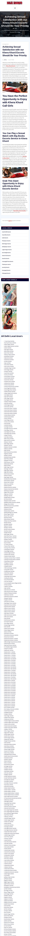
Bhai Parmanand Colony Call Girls (11, 505)
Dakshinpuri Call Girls (8, 594)
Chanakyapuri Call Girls (9, 549)
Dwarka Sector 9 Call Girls (9, 705)
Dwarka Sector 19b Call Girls (10, 679)
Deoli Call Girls (7, 618)
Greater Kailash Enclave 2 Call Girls (11, 794)
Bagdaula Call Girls (8, 453)
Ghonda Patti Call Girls (9, 764)
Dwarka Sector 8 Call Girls (9, 704)
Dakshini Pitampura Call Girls (10, 593)
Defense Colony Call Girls (9, 611)
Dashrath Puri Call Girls (9, 601)
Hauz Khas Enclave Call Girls (10, 841)
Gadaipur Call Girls (8, 729)
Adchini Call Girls (7, 348)
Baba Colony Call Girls (9, 438)
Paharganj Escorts (6, 273)
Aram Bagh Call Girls (8, 395)
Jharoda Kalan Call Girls (9, 919)
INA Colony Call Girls (8, 858)
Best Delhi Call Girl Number (19, 210)
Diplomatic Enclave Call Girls (10, 645)
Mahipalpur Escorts (6, 246)
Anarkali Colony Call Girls (9, 381)
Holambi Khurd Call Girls (9, 852)
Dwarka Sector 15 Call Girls (10, 663)
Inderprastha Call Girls (9, 865)
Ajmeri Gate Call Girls (8, 353)
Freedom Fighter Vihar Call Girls (11, 722)
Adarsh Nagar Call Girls (9, 344)
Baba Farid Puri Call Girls (9, 440)
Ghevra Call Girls (7, 761)
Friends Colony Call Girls (9, 724)
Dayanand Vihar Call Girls (9, 606)
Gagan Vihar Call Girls (8, 732)
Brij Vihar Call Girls (8, 531)
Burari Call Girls (7, 542)
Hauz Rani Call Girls (8, 843)
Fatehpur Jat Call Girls (8, 719)
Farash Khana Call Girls (9, 710)
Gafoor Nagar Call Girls (9, 731)
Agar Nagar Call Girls (8, 349)
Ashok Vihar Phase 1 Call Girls (10, 408)
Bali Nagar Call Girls (8, 469)
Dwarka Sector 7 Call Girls (9, 702)
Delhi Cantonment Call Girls (10, 615)
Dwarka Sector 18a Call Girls (10, 673)
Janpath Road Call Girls (9, 904)
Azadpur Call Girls (8, 435)
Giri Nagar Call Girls (8, 766)
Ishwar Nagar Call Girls (9, 873)
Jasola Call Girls (7, 905)
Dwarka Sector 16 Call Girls (10, 665)
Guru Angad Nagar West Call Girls (11, 811)
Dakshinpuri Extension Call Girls (11, 596)
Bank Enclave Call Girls (9, 474)
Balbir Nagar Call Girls (8, 467)
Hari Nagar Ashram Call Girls (10, 828)
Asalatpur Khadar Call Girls (10, 401)
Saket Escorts (5, 237)
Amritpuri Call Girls (8, 371)
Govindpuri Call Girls (8, 781)
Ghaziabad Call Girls (8, 757)
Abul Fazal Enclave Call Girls (10, 343)
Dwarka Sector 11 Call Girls (10, 655)
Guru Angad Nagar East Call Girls (11, 810)
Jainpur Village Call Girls (9, 892)
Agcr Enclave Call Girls (8, 351)
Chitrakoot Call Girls (8, 574)
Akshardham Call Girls (9, 356)
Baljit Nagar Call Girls (8, 470)
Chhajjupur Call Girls (8, 563)
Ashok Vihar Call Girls (8, 406)
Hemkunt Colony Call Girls (10, 845)
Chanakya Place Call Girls (9, 547)
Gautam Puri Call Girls (9, 751)
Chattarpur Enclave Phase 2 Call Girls (12, 559)
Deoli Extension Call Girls (9, 620)
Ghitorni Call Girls (8, 762)
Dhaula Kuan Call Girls (9, 637)
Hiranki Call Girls (7, 848)
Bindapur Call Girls (8, 527)
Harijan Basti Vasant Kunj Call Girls (11, 833)
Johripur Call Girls (8, 934)
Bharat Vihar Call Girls (8, 516)
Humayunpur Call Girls (9, 855)
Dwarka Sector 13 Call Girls (10, 660)
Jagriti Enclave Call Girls (9, 883)
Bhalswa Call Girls (8, 509)
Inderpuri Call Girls (8, 867)
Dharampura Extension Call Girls (11, 635)
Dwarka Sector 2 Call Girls (9, 680)
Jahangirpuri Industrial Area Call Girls (12, 887)
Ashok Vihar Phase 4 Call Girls (10, 413)
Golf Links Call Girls (8, 773)
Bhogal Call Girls (7, 522)
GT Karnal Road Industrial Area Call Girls (12, 798)
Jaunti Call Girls (7, 912)
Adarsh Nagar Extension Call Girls (11, 346)
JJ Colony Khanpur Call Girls (10, 929)
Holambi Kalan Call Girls (9, 850)
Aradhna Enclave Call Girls (9, 391)
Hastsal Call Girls (7, 840)
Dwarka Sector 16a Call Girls (10, 667)
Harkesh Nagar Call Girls (9, 835)
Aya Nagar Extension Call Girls (10, 428)
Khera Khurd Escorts (10, 65)
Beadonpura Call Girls (8, 490)
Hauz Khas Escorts (6, 234)
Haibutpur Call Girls (8, 816)
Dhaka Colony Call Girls (9, 628)
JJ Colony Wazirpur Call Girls (10, 930)
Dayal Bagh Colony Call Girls (10, 603)
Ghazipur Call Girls (8, 759)
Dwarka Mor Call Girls (8, 650)
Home (15, 28)
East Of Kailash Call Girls (9, 707)
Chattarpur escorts (6, 264)
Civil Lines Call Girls (8, 581)
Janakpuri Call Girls (8, 895)
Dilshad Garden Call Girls (9, 643)
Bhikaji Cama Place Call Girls (10, 521)
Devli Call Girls (7, 626)
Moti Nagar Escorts (6, 243)
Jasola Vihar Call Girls (8, 907)
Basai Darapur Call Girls (9, 480)
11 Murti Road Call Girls (9, 341)
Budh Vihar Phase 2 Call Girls (10, 537)
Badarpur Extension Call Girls (10, 447)
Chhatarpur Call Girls (8, 564)
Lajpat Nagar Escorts (7, 249)
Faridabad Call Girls (8, 712)
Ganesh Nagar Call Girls (9, 737)
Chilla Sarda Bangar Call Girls (10, 568)
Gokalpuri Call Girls (8, 769)
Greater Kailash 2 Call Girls (9, 791)
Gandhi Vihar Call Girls (9, 736)
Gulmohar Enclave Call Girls (10, 806)
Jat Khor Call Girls (8, 909)
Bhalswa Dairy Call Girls (9, 511)
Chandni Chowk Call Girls (9, 556)
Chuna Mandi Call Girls (9, 579)
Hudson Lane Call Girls (9, 853)
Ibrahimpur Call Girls (8, 857)
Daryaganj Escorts (6, 270)
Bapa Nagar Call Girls (8, 477)
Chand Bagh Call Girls (8, 551)
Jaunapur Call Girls (8, 910)
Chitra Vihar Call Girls (8, 573)
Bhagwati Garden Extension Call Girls (12, 502)
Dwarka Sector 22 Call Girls (10, 685)
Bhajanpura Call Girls (8, 507)
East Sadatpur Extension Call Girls (11, 709)
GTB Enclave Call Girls (8, 799)
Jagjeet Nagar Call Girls (9, 882)
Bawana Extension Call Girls (10, 487)
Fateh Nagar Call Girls (8, 715)
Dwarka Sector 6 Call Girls (9, 700)
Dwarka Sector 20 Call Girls (10, 682)
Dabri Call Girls (7, 588)
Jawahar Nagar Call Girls (9, 914)
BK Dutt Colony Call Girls (9, 529)
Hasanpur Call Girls (8, 838)
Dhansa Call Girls (7, 631)
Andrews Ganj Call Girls (9, 384)
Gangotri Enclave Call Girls (9, 741)
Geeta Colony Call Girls (9, 752)
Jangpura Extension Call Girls (10, 902)
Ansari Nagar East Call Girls (10, 388)
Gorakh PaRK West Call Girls (10, 778)
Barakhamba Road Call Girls (10, 479)
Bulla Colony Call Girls (8, 541)
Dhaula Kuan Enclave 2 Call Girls (11, 640)
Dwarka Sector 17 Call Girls (10, 670)
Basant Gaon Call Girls (9, 482)
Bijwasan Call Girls (8, 526)
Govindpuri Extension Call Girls (10, 783)
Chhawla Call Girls (8, 566)
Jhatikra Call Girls (7, 920)
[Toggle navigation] (15, 8)
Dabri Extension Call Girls (9, 589)
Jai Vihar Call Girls (8, 888)
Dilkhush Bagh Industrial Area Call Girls (12, 642)
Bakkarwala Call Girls (8, 463)
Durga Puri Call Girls (8, 648)
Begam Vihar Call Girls (9, 492)
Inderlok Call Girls (8, 863)
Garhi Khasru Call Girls (9, 746)
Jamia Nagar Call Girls (8, 894)
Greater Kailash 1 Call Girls (9, 789)
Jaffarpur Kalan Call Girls (9, 877)
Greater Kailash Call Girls (9, 788)
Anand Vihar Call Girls (8, 379)
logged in (10, 220)
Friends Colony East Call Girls (10, 726)
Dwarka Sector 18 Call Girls (10, 672)
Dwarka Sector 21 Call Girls (10, 684)
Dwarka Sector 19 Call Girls (10, 677)
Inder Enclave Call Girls (9, 860)
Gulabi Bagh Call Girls (8, 805)
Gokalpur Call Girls (8, 768)
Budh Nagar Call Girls (8, 534)
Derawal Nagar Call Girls (9, 625)
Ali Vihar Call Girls (8, 361)
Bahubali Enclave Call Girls (9, 457)
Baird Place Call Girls (8, 458)
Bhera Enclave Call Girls (9, 519)
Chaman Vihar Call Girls (9, 546)
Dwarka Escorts (5, 258)
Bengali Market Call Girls (9, 497)
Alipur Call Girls (7, 363)
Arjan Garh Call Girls (8, 396)
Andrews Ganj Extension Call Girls (11, 386)
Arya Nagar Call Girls (8, 400)
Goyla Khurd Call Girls (8, 786)
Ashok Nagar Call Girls (9, 405)
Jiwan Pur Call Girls (8, 927)
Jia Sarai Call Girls (7, 925)
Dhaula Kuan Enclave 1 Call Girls (11, 638)
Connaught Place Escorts (7, 261)
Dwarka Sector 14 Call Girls (10, 662)
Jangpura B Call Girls (8, 900)
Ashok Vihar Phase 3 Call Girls (10, 411)
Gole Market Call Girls (8, 771)
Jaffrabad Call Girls (8, 878)
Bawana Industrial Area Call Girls (11, 489)
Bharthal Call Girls (8, 517)
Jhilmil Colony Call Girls (9, 924)
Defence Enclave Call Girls (9, 610)
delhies (4, 59)
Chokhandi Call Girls (8, 578)
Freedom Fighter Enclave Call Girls (11, 720)
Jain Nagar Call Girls (8, 890)
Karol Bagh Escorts (6, 252)
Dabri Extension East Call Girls (10, 591)
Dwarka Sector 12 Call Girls (10, 657)
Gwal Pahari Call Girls (8, 815)
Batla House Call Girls (8, 484)
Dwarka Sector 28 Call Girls (10, 692)
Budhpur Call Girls (8, 539)
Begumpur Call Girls (8, 494)
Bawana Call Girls (8, 485)
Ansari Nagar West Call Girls (10, 390)
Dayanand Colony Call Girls (10, 605)
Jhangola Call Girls (8, 917)
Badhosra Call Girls (8, 448)
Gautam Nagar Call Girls (9, 749)
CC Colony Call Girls (8, 544)
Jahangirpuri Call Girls (8, 885)
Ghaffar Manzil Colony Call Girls (11, 756)
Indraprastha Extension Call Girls (11, 872)
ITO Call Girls (7, 875)
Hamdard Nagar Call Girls (9, 818)
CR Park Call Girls (7, 584)
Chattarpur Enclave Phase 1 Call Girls (12, 558)
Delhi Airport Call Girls (9, 613)
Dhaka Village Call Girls (9, 630)
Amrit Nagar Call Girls (8, 369)
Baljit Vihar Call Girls (8, 472)
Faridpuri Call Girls (8, 714)
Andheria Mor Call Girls (9, 383)
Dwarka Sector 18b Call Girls (10, 675)
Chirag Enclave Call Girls (9, 571)
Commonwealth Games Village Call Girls (12, 583)
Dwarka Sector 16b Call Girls (10, 668)
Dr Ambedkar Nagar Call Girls (10, 647)
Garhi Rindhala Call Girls (9, 747)
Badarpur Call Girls (8, 445)
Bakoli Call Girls (7, 465)
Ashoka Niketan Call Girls (9, 415)
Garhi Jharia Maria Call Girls (10, 744)
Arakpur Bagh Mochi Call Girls (10, 393)
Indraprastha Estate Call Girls (10, 870)
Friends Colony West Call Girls (10, 727)
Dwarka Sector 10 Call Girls (10, 653)
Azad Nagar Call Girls (8, 430)
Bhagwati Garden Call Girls (10, 500)
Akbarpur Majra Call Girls (9, 354)
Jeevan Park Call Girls (8, 915)
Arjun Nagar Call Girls (8, 398)
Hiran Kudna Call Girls (9, 847)
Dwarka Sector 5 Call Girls (9, 699)
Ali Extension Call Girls (9, 359)
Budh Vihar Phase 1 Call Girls (10, 536)
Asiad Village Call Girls (8, 420)
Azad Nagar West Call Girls (9, 433)
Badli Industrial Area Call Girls (10, 452)
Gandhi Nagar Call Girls (9, 734)
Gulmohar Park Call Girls (9, 808)
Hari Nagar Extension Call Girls (10, 830)
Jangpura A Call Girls (8, 899)
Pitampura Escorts (6, 240)
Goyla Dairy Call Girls (8, 784)
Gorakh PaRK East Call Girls (10, 776)
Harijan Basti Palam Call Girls (10, 831)
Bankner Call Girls (8, 475)
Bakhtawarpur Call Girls (9, 462)
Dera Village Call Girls (8, 623)
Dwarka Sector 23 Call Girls (10, 687)
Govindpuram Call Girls (9, 779)
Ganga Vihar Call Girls (8, 739)
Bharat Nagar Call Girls (9, 514)
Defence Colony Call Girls (9, 608)
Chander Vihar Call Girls (9, 554)
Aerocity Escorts (5, 267)
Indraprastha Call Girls (9, 868)
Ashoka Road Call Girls (9, 416)
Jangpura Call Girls (8, 897)
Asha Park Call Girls (8, 403)
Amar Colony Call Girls (9, 366)
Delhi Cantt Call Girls (8, 616)
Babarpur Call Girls (8, 442)
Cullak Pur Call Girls (8, 586)
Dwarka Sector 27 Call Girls (10, 690)
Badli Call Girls (7, 450)
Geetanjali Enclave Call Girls (10, 754)
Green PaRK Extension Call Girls (11, 796)
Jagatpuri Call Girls (8, 880)
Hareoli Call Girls (7, 823)
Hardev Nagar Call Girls (9, 820)
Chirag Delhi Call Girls (8, 569)
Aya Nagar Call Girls (8, 426)
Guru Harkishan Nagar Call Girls (11, 813)
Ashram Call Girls (7, 418)
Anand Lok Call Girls (8, 374)
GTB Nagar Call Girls (8, 801)
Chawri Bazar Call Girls (9, 561)
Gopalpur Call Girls (8, 774)
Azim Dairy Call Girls (8, 437)
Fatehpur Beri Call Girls (9, 717)
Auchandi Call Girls (8, 425)
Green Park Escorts (6, 255)
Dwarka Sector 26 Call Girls (10, 689)
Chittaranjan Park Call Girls (10, 576)
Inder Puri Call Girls (8, 862)
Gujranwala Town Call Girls (10, 803)
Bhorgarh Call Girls (8, 524)
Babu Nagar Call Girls (8, 443)
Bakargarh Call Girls (8, 460)
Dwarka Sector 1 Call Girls (9, 652)
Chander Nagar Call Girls (9, 552)
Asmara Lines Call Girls (9, 421)
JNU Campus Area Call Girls (10, 932)
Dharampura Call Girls (9, 633)
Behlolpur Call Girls (8, 495)
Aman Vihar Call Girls (8, 364)
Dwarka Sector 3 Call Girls (9, 695)
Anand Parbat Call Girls (9, 378)
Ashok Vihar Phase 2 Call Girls (10, 410)
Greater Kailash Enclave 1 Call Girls (11, 793)
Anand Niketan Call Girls (9, 376)
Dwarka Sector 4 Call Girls (9, 697)
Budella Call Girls (7, 532)
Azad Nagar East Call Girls (9, 432)
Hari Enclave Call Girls (8, 825)
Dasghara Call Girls (8, 600)
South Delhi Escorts (6, 232)
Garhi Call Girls (7, 742)
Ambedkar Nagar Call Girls (9, 368)
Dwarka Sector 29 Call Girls (10, 694)
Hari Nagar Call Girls (8, 826)
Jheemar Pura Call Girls (9, 922)
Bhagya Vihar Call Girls (9, 504)
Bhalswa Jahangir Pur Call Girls (10, 512)
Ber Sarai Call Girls (8, 499)
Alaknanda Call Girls (8, 358)
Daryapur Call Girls (8, 598)
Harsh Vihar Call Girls (8, 836)
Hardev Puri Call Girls (8, 821)
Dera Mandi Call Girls (8, 621)
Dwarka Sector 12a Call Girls (10, 658)
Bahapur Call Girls (8, 455)
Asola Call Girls (7, 423)
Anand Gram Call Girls (9, 373)
